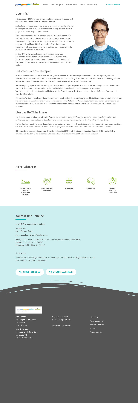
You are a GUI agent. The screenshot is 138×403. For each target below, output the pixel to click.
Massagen (90, 188)
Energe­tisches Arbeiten (112, 190)
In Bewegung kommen (47, 190)
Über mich (45, 5)
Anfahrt (82, 5)
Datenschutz (66, 326)
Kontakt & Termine (71, 5)
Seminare (69, 188)
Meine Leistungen (56, 5)
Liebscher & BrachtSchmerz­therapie (25, 191)
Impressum (56, 326)
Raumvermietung (92, 5)
